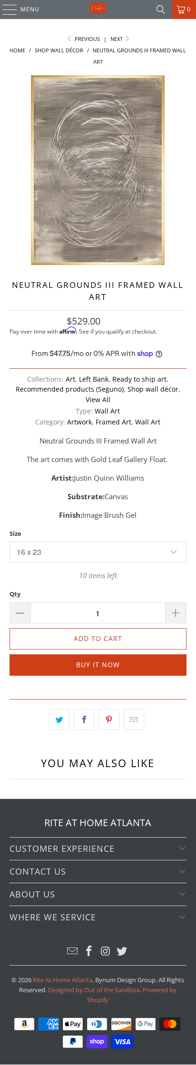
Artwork (79, 422)
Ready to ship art (139, 379)
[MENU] (5, 9)
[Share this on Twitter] (59, 719)
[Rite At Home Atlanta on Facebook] (89, 951)
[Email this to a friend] (134, 719)
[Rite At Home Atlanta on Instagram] (105, 951)
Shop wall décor (152, 389)
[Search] (161, 9)
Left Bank (93, 379)
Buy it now (98, 664)
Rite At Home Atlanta (62, 980)
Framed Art (113, 422)
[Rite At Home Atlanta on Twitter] (122, 951)
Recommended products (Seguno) (70, 389)
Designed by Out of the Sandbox (94, 990)
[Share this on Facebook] (84, 719)
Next (117, 38)
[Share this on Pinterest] (108, 719)
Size (15, 533)
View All (98, 399)
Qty (15, 594)
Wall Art (107, 411)
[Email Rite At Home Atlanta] (73, 951)
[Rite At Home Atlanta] (98, 9)
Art (70, 379)
